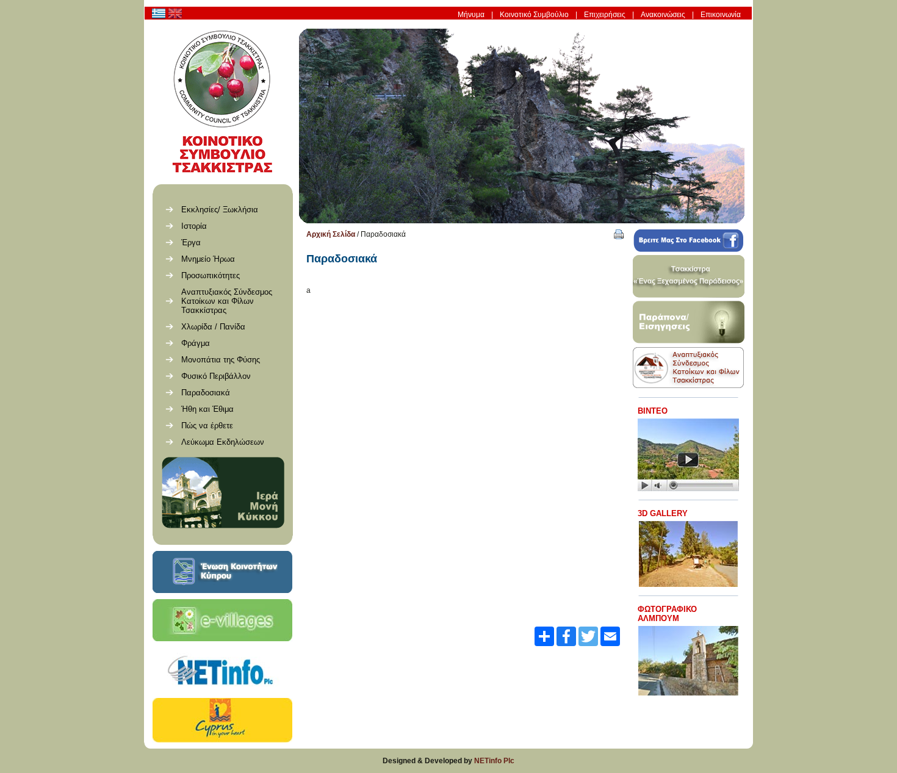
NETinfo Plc (494, 761)
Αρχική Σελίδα (330, 234)
